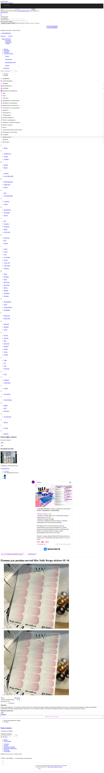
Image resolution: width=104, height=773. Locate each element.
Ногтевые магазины (9, 747)
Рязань (8, 43)
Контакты (6, 68)
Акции (7, 56)
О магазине (7, 751)
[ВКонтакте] (1, 737)
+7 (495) (6, 33)
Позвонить (3, 36)
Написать (10, 36)
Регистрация (4, 12)
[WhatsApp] (6, 737)
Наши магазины (6, 39)
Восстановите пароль (24, 11)
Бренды (6, 49)
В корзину (3, 714)
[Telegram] (5, 737)
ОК (39, 768)
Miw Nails (17, 697)
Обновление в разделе (7, 2)
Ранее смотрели (6, 728)
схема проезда (5, 468)
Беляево (9, 40)
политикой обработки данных (55, 766)
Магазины (7, 50)
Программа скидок (10, 62)
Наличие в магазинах (53, 716)
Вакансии (6, 750)
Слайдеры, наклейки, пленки (15, 554)
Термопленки (32, 554)
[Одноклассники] (3, 737)
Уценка (7, 65)
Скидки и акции (8, 53)
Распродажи (8, 59)
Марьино (9, 42)
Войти (5, 739)
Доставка (6, 52)
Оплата (6, 745)
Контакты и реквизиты (10, 748)
